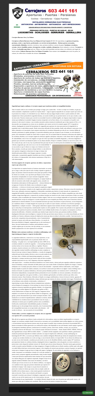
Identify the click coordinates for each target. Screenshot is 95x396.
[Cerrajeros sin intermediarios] (47, 20)
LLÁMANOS (87, 393)
